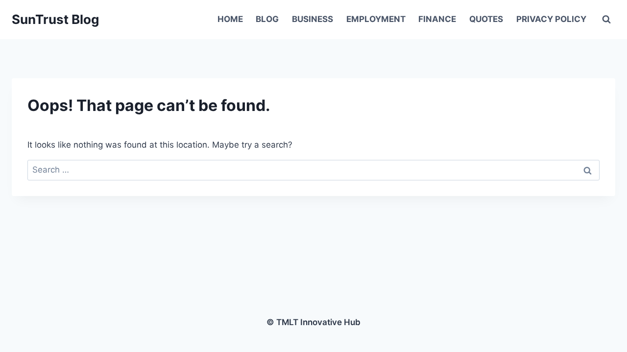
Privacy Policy (551, 19)
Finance (437, 19)
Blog (267, 19)
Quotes (486, 19)
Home (230, 19)
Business (312, 19)
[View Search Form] (606, 19)
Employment (376, 19)
